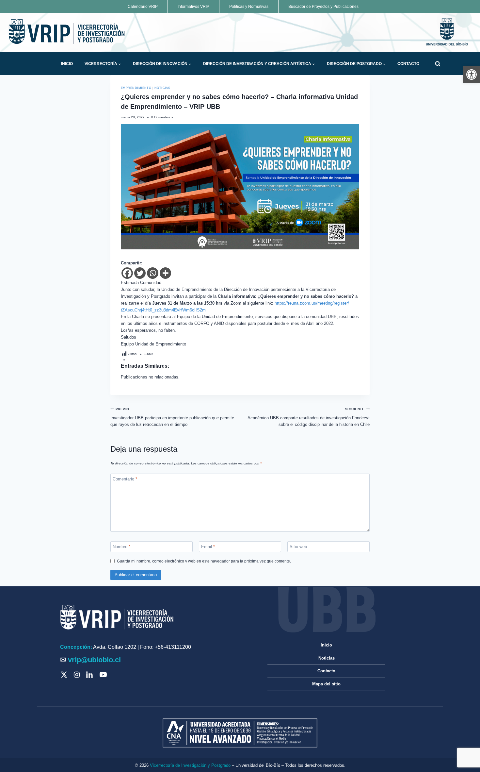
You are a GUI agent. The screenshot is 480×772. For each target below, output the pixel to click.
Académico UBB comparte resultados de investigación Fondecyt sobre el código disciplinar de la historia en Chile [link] (309, 417)
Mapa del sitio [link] (326, 683)
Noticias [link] (162, 88)
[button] (119, 64)
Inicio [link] (67, 63)
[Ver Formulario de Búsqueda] (438, 64)
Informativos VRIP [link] (193, 6)
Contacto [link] (408, 63)
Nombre (121, 546)
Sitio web (298, 546)
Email (208, 546)
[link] (471, 74)
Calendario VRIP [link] (143, 6)
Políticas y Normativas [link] (248, 6)
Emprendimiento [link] (136, 88)
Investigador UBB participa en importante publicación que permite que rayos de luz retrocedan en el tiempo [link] (172, 417)
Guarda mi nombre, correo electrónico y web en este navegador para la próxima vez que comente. (204, 561)
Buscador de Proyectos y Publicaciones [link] (323, 6)
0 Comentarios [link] (162, 117)
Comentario (125, 478)
